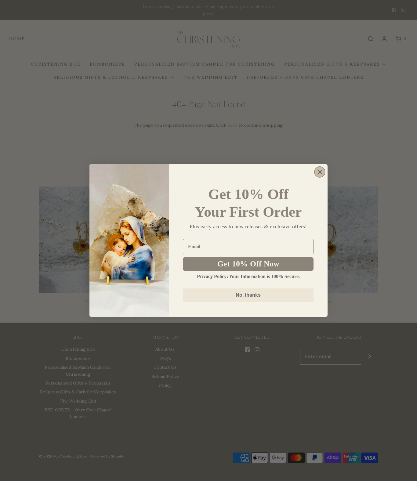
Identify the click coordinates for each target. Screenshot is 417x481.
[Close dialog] (319, 172)
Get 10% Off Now (248, 263)
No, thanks (248, 295)
